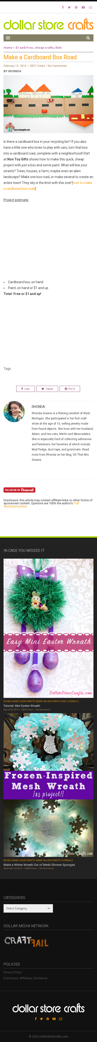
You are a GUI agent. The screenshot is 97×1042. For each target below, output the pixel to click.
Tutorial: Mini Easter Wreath (22, 706)
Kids (58, 47)
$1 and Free (24, 47)
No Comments (57, 66)
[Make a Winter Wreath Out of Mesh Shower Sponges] (48, 785)
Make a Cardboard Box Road (40, 57)
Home (8, 47)
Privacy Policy (13, 972)
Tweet (49, 388)
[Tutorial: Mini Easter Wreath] (48, 629)
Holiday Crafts (52, 701)
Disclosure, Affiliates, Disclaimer (26, 978)
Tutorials (72, 701)
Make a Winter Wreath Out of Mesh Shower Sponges (39, 865)
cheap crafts (44, 47)
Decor (39, 701)
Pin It (72, 388)
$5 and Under (11, 701)
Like (27, 388)
